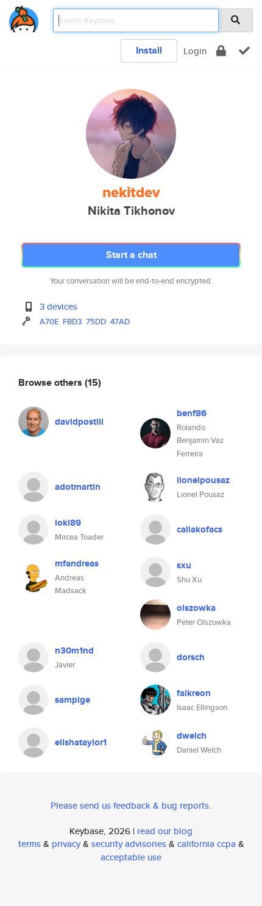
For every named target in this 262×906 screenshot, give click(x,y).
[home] (23, 17)
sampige (72, 699)
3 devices (58, 306)
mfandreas (77, 563)
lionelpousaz (203, 480)
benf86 (192, 413)
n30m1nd (74, 650)
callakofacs (199, 529)
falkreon (194, 693)
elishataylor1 (81, 742)
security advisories (128, 843)
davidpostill (79, 421)
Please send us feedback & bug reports (130, 805)
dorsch (191, 657)
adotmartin (78, 486)
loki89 (68, 522)
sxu (184, 565)
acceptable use (131, 857)
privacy (66, 843)
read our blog (165, 830)
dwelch (192, 735)
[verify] (244, 50)
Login (195, 50)
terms (29, 843)
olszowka (196, 608)
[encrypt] (221, 50)
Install (149, 50)
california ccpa (206, 843)
